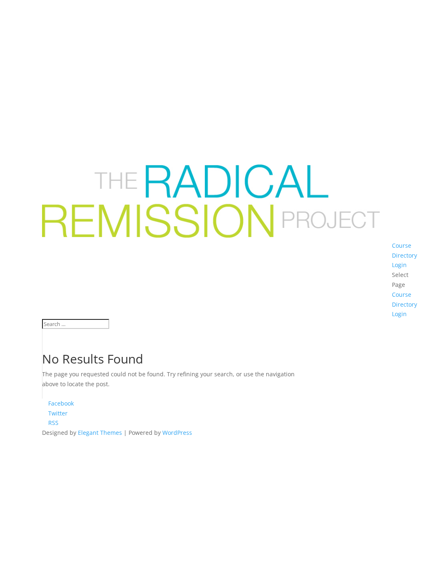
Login (399, 265)
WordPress (177, 432)
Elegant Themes (100, 432)
